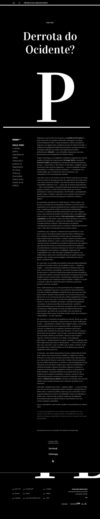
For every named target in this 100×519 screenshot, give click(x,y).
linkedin (48, 493)
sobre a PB (17, 489)
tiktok (47, 498)
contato (28, 493)
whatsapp (53, 454)
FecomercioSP (29, 489)
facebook (53, 448)
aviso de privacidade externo (33, 498)
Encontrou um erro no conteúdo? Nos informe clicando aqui (57, 430)
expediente (17, 498)
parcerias (17, 493)
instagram (48, 489)
